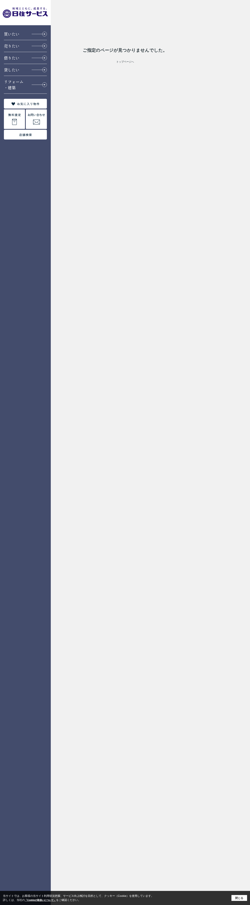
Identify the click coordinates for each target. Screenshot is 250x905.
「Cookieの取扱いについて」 (40, 900)
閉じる (239, 898)
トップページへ (125, 61)
